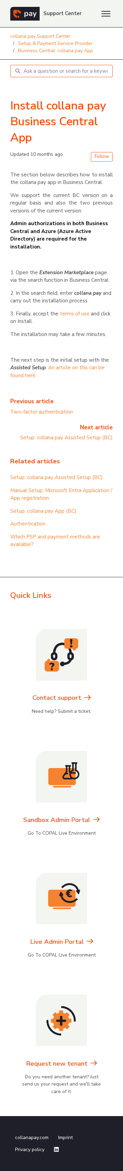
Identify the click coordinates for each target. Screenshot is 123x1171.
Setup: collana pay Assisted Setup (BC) (66, 437)
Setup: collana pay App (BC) (43, 511)
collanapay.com (32, 1137)
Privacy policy (29, 1149)
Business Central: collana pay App (55, 50)
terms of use (75, 313)
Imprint (65, 1137)
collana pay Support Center (40, 36)
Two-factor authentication (41, 411)
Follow (102, 156)
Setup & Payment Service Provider (55, 43)
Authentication (27, 523)
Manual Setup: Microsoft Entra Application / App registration (61, 494)
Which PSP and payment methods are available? (55, 540)
